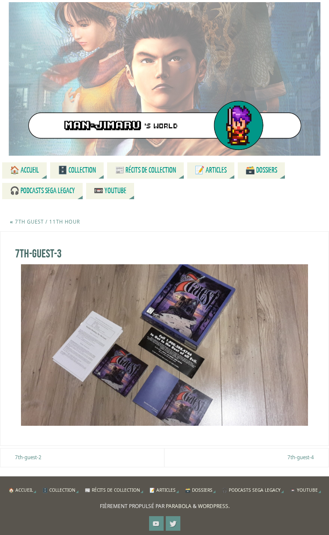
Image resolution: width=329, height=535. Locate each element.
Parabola (178, 506)
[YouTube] (156, 523)
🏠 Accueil (21, 490)
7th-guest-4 (300, 457)
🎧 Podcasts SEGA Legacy (251, 490)
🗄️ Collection (58, 490)
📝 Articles (163, 490)
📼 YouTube (304, 490)
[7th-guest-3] (164, 345)
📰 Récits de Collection (112, 490)
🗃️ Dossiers (198, 490)
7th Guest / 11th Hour (45, 221)
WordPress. (214, 506)
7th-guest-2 (28, 457)
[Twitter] (173, 523)
